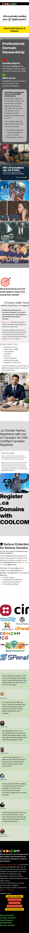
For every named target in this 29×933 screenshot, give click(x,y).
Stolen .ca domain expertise (10, 864)
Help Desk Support (14, 899)
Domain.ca (7, 322)
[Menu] (26, 4)
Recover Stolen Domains (14, 909)
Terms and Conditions (14, 906)
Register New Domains (14, 896)
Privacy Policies (14, 903)
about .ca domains (7, 890)
